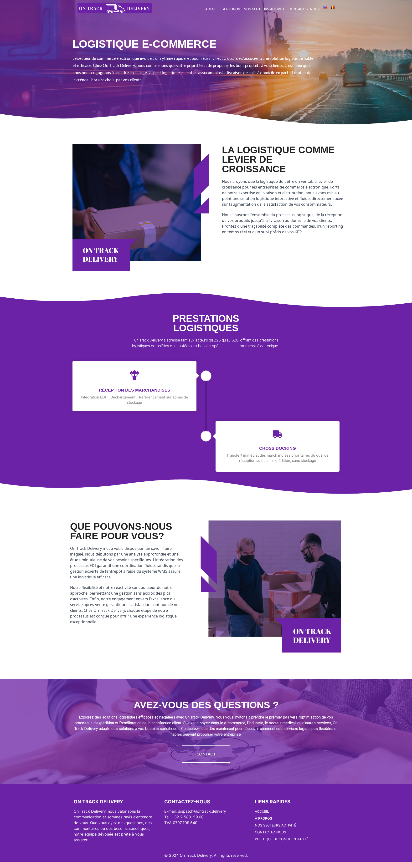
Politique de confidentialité (281, 839)
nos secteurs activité (264, 9)
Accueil (212, 9)
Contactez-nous (304, 9)
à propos (231, 9)
